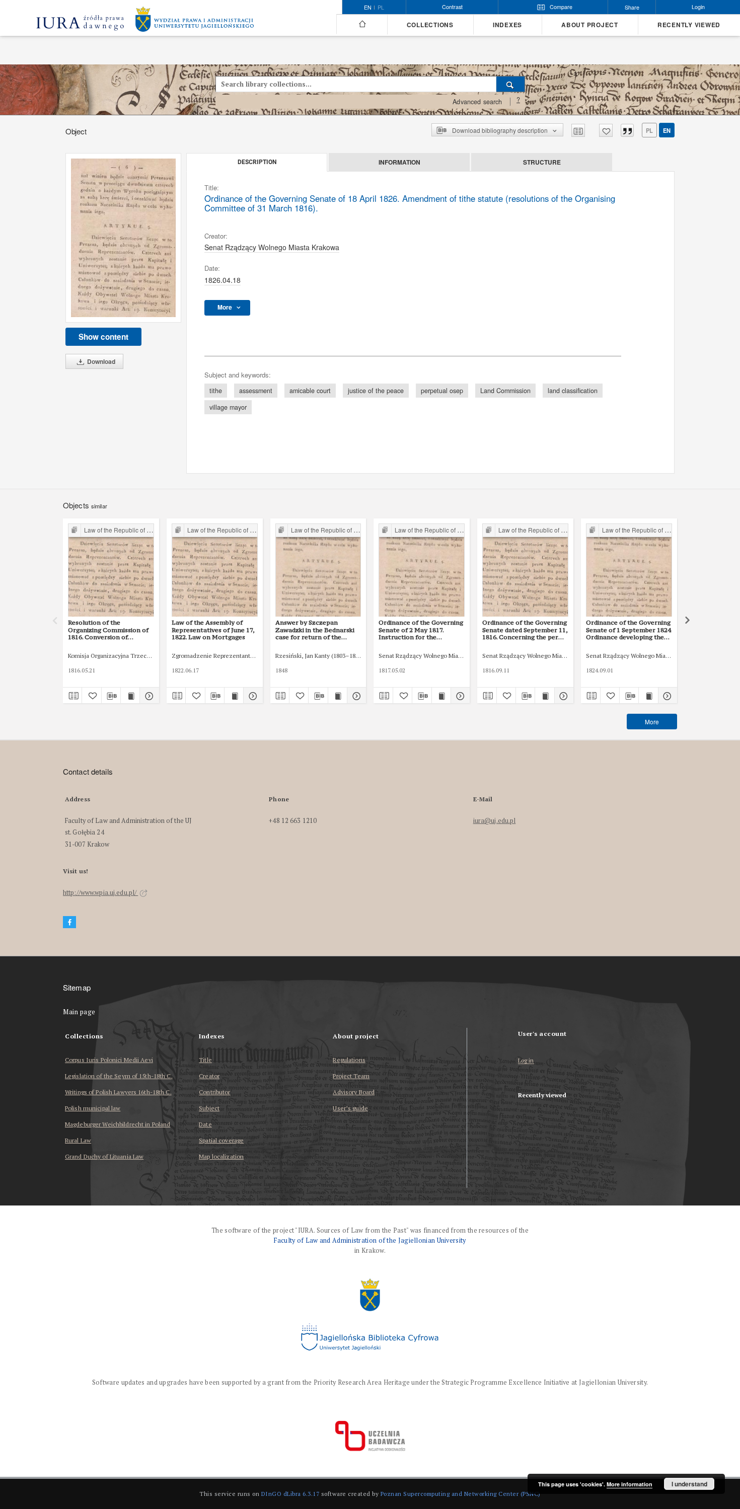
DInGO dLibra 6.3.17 (290, 1493)
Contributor (214, 1092)
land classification (573, 390)
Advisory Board (354, 1092)
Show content (103, 336)
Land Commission (505, 390)
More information (629, 1484)
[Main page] (361, 24)
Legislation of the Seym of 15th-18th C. (119, 1076)
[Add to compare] (578, 130)
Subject (209, 1108)
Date (205, 1124)
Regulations (349, 1060)
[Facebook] (69, 922)
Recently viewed (688, 25)
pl (381, 8)
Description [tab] (257, 162)
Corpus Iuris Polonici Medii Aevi (109, 1060)
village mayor (228, 407)
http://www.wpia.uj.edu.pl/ (100, 892)
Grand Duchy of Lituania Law (104, 1156)
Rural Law (78, 1140)
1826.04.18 (222, 280)
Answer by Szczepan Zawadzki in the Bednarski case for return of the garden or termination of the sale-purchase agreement (314, 630)
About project (589, 25)
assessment (255, 390)
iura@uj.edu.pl (494, 820)
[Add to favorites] (606, 130)
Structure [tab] (542, 162)
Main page (79, 1012)
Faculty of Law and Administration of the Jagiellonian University (370, 1240)
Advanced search (477, 101)
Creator (209, 1076)
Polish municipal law (92, 1108)
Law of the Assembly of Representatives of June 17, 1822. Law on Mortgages (213, 630)
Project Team (351, 1076)
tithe (215, 390)
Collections (430, 25)
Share (632, 7)
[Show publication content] (130, 695)
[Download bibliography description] (111, 695)
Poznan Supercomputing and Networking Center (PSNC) (461, 1493)
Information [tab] (399, 162)
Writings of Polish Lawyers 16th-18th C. (118, 1092)
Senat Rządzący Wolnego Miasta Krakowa (271, 247)
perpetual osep (442, 390)
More (652, 721)
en (667, 130)
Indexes (507, 25)
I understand (689, 1483)
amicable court (310, 390)
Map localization (221, 1156)
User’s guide (350, 1108)
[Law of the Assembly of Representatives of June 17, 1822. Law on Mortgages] (214, 570)
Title (205, 1060)
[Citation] (627, 130)
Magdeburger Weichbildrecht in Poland (117, 1124)
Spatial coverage (221, 1140)
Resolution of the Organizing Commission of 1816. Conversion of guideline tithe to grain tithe (110, 630)
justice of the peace (376, 390)
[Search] (510, 84)
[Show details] (147, 695)
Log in (526, 1061)
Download (100, 361)
